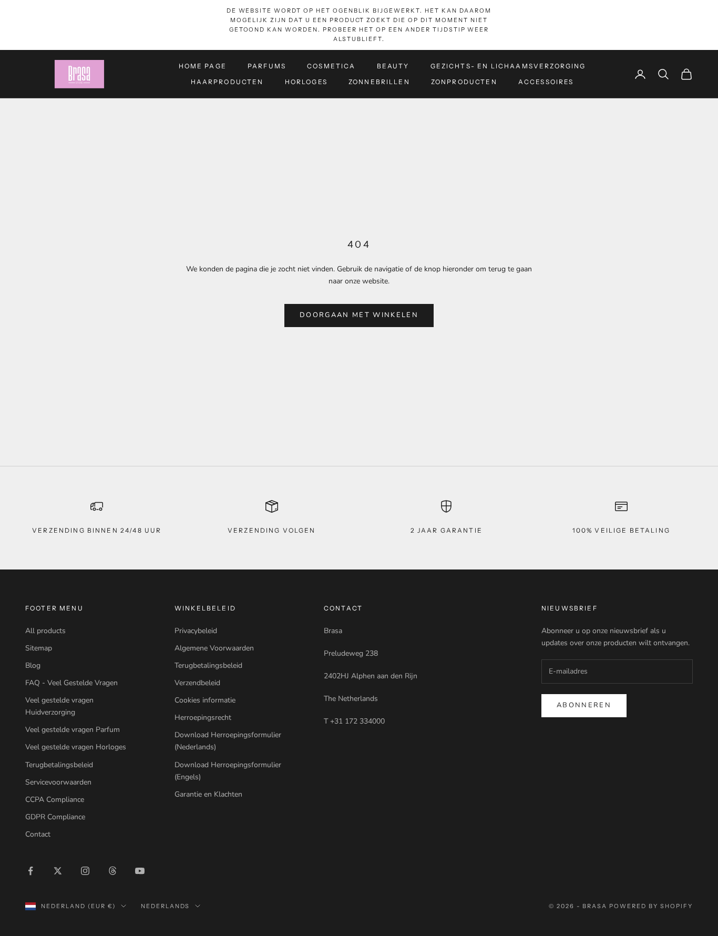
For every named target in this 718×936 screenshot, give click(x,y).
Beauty (393, 65)
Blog (32, 665)
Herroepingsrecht (203, 718)
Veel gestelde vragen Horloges (75, 747)
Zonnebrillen (379, 82)
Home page (203, 65)
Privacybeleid (196, 631)
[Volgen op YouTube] (140, 871)
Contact (37, 834)
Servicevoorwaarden (58, 782)
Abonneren (584, 705)
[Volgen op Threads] (112, 871)
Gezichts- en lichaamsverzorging (508, 65)
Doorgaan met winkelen (359, 315)
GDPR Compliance (55, 817)
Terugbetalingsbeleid (59, 765)
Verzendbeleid (197, 683)
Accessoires (546, 82)
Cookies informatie (205, 700)
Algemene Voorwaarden (214, 648)
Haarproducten (227, 82)
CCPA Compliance (54, 800)
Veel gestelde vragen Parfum (72, 730)
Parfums (267, 65)
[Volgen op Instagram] (85, 871)
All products (45, 631)
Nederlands (165, 906)
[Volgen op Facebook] (30, 871)
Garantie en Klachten (208, 794)
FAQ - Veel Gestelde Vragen (71, 683)
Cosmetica (331, 65)
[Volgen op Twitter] (58, 871)
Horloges (306, 82)
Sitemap (38, 648)
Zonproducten (464, 82)
